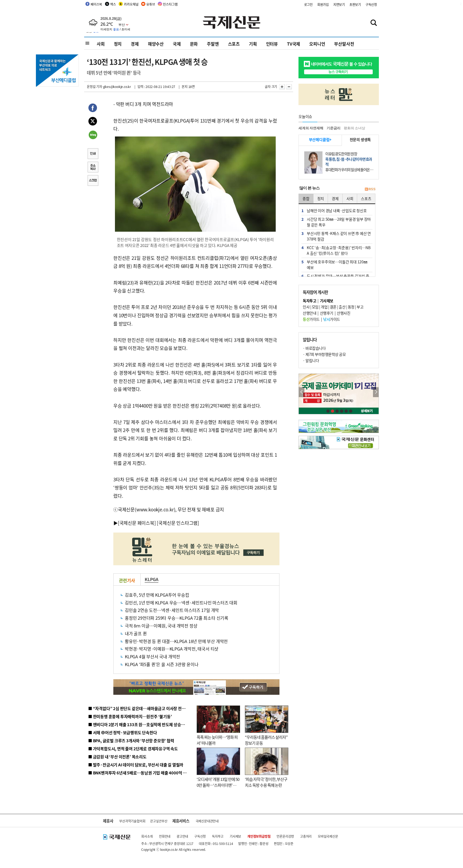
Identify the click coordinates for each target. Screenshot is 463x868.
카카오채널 (131, 4)
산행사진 (343, 313)
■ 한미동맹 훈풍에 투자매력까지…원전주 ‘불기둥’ (130, 716)
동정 (351, 306)
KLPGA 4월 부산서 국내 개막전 (152, 656)
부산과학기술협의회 (132, 821)
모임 (315, 306)
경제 (135, 43)
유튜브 (150, 4)
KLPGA (151, 579)
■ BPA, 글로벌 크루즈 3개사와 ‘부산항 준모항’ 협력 (131, 740)
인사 (306, 306)
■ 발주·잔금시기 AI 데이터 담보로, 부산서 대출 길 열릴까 (135, 764)
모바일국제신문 (328, 836)
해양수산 (156, 43)
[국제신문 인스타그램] (178, 522)
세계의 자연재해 (310, 128)
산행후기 (326, 313)
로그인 (308, 4)
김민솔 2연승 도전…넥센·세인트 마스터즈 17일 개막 (172, 610)
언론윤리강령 (285, 836)
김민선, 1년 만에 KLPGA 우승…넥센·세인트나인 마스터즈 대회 (181, 602)
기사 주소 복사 (93, 167)
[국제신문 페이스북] (137, 522)
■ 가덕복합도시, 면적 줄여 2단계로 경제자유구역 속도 (133, 748)
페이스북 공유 (93, 108)
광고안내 (182, 836)
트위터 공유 (93, 122)
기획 (253, 43)
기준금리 (333, 128)
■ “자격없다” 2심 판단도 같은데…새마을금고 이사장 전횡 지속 (140, 708)
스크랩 (93, 181)
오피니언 (317, 43)
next (376, 392)
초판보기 (355, 4)
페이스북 (96, 4)
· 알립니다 (311, 360)
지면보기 (339, 4)
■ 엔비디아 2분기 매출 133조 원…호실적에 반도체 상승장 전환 (140, 724)
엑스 (113, 4)
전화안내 (164, 836)
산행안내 (309, 313)
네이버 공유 (93, 135)
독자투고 (217, 836)
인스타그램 (170, 4)
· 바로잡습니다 (314, 348)
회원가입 (323, 4)
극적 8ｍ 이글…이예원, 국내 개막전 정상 (161, 625)
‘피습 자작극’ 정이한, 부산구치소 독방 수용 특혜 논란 (266, 782)
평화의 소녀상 (354, 128)
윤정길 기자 (94, 86)
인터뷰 (272, 43)
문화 (194, 43)
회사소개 (147, 836)
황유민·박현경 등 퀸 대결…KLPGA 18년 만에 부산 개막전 (176, 641)
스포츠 (234, 43)
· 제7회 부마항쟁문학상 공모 (324, 354)
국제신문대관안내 (207, 821)
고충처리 (306, 836)
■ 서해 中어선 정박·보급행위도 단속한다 (122, 732)
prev (301, 392)
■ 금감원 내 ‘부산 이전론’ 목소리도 (117, 756)
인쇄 (93, 154)
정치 (118, 43)
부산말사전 (344, 43)
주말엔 (213, 43)
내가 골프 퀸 (136, 633)
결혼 (333, 306)
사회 (101, 43)
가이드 (311, 319)
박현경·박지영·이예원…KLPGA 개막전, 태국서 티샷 (171, 648)
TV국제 (293, 43)
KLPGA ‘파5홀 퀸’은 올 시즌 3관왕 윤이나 (162, 664)
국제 (177, 43)
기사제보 (235, 836)
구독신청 (371, 4)
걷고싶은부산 (158, 821)
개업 (324, 306)
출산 (342, 306)
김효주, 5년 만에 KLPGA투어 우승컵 (157, 595)
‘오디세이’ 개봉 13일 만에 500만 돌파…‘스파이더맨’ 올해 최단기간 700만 (218, 785)
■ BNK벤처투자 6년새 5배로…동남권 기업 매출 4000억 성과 (139, 772)
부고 (360, 306)
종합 (306, 198)
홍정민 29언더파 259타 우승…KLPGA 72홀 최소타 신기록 (176, 618)
